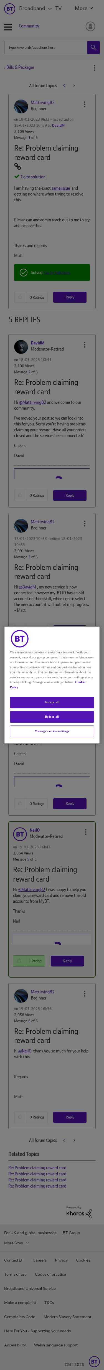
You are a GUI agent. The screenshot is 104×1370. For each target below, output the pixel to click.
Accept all (52, 702)
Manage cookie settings (52, 731)
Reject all (52, 716)
